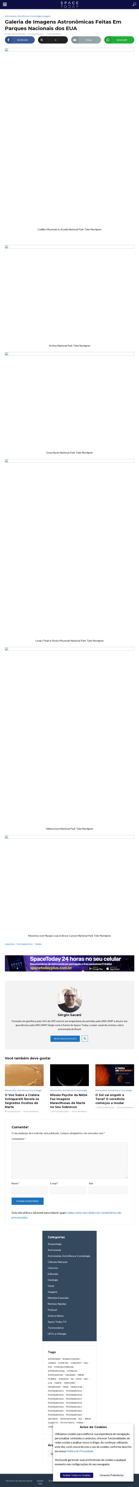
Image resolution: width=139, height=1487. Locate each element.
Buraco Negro (71, 1359)
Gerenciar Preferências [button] (112, 1475)
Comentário (19, 1138)
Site (91, 1183)
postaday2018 (56, 1402)
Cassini (52, 1363)
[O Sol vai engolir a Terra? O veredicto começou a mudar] (114, 1075)
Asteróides (54, 1359)
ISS (72, 1378)
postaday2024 (56, 1414)
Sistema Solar (68, 1418)
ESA (86, 1363)
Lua (50, 1382)
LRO (86, 1378)
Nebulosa (76, 1386)
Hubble (52, 1378)
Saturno (53, 1418)
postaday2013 (56, 1394)
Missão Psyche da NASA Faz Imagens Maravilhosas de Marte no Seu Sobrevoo (68, 1101)
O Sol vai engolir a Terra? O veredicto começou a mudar (110, 1099)
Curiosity (76, 1363)
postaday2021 (74, 1406)
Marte (58, 1382)
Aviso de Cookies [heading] (93, 1427)
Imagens (47, 16)
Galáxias (70, 1374)
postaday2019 (74, 1402)
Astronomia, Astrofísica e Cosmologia (23, 16)
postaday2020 (56, 1406)
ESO (50, 1367)
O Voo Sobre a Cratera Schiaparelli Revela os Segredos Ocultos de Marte (22, 1101)
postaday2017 (74, 1398)
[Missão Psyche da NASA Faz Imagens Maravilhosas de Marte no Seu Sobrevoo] (69, 1075)
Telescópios (67, 1422)
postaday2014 (74, 1394)
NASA (65, 1386)
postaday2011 (56, 1390)
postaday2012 (25, 944)
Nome (15, 1183)
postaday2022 (56, 1410)
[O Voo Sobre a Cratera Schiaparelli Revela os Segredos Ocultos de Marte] (24, 1075)
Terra (38, 944)
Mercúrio (69, 1382)
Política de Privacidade (79, 1451)
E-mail (54, 1183)
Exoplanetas (55, 1374)
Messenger (54, 1386)
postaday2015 (56, 1398)
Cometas (63, 1363)
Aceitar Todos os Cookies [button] (76, 1475)
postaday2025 (74, 1414)
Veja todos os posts (65, 1038)
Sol (80, 1418)
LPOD (78, 1378)
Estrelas (72, 1370)
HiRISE (81, 1374)
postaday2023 (74, 1410)
